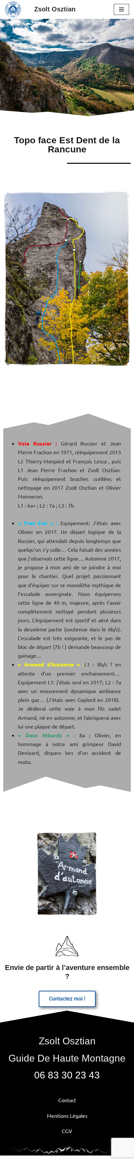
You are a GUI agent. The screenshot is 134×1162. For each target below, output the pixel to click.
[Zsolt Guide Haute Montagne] (14, 9)
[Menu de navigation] (121, 9)
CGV (67, 1131)
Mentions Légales (67, 1115)
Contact (67, 1100)
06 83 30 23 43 (67, 1075)
